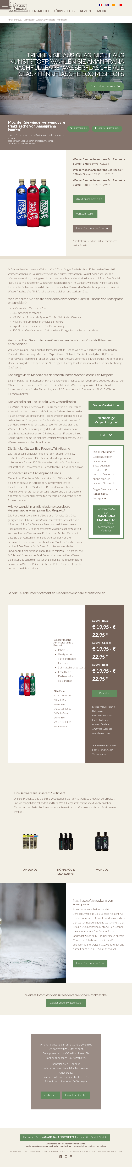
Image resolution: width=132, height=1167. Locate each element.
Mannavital (79, 1146)
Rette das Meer (32, 1151)
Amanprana (15, 1151)
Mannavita (80, 1143)
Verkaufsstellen (108, 128)
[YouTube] (66, 1156)
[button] (4, 4)
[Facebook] (60, 1156)
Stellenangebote (73, 1151)
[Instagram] (71, 1156)
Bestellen (80, 128)
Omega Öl (30, 869)
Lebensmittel (38, 11)
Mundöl (102, 869)
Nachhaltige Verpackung (105, 420)
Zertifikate (50, 1095)
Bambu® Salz (66, 1146)
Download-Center (76, 1095)
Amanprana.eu (15, 19)
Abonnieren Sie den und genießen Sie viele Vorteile (65, 1137)
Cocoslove (101, 1146)
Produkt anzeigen (102, 86)
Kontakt (90, 1151)
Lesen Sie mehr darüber (90, 228)
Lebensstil (29, 19)
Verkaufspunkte (52, 1151)
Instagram (99, 498)
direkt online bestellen (89, 198)
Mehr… (102, 11)
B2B (103, 435)
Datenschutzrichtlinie (110, 1151)
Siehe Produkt (104, 405)
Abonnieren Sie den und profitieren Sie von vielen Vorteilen (106, 519)
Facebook (99, 493)
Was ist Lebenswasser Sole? (66, 1002)
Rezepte (86, 11)
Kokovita (89, 1146)
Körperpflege (64, 11)
